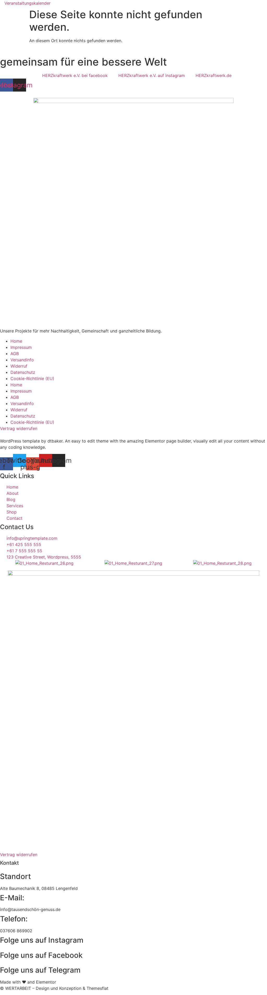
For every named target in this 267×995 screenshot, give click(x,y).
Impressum (21, 347)
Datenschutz (22, 372)
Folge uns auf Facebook (41, 955)
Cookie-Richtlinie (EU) (32, 378)
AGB (14, 353)
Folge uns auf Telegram (40, 970)
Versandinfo (22, 359)
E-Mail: (12, 897)
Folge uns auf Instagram (41, 940)
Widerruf (18, 366)
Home (16, 341)
